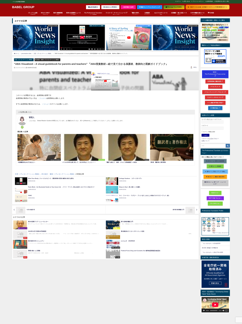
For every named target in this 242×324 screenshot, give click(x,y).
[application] (215, 304)
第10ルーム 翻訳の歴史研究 (216, 176)
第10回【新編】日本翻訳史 (210, 247)
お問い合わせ (186, 1)
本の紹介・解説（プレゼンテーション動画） (47, 59)
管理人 (195, 67)
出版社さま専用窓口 (111, 7)
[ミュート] (223, 310)
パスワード (205, 125)
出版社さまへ (215, 192)
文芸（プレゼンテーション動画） (24, 59)
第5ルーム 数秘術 (215, 166)
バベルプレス (214, 86)
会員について (205, 140)
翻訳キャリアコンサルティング (150, 7)
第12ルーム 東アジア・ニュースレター (216, 183)
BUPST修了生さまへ (215, 198)
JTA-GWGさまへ (215, 203)
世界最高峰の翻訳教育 (214, 81)
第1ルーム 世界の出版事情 (216, 161)
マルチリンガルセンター (214, 97)
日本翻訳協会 (214, 108)
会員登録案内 (94, 7)
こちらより (46, 104)
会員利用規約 (209, 1)
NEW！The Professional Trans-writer (215, 73)
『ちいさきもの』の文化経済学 (212, 243)
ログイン (178, 1)
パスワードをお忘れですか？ (210, 138)
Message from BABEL (174, 7)
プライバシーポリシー (198, 1)
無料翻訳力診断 (129, 7)
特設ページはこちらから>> (221, 232)
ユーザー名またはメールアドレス (211, 119)
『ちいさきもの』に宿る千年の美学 (212, 252)
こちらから (42, 98)
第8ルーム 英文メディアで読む (216, 171)
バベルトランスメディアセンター (214, 92)
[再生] (204, 310)
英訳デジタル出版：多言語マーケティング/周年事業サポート (208, 7)
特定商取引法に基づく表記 (222, 1)
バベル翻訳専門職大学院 (214, 102)
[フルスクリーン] (226, 310)
